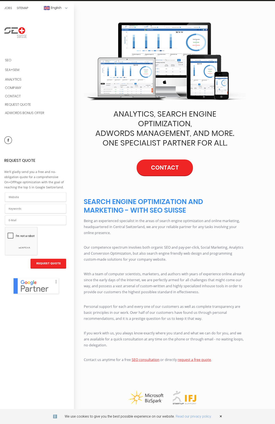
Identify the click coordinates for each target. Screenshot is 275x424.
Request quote (18, 105)
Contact (13, 96)
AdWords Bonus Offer (24, 113)
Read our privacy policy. (194, 416)
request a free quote (194, 359)
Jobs (8, 8)
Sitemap (22, 8)
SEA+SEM (12, 70)
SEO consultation (145, 359)
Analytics (13, 79)
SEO (8, 60)
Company (13, 88)
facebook (8, 140)
